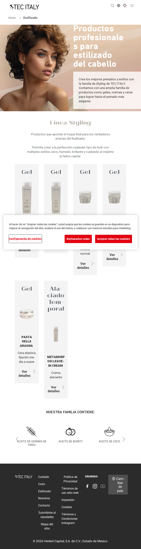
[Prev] (17, 439)
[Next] (124, 439)
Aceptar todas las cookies (113, 238)
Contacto (44, 505)
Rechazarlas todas (78, 238)
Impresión (68, 500)
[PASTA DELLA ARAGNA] (27, 340)
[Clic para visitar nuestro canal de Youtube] (103, 486)
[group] (70, 439)
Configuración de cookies (25, 238)
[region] (70, 232)
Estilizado (44, 491)
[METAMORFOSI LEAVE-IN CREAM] (56, 340)
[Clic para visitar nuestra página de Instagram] (95, 486)
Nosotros (44, 498)
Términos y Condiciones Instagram (69, 519)
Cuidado (43, 477)
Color (41, 484)
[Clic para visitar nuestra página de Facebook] (87, 486)
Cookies (67, 507)
